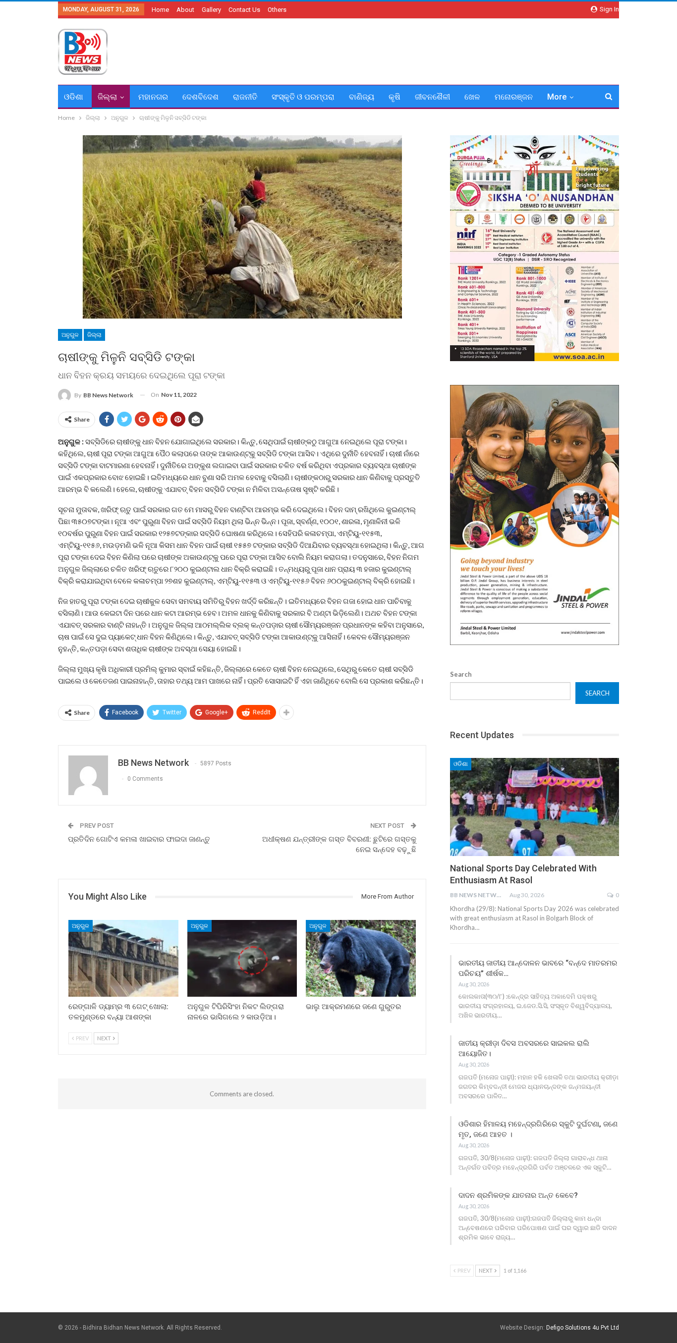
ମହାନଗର (153, 97)
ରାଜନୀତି (245, 97)
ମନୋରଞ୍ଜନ (514, 97)
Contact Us (244, 9)
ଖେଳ (472, 97)
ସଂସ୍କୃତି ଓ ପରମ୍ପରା (303, 97)
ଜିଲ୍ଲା (107, 97)
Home (160, 9)
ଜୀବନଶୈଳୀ (432, 97)
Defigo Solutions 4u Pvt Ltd (582, 1327)
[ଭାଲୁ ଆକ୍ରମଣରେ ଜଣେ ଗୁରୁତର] (361, 958)
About (185, 9)
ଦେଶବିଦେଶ (200, 97)
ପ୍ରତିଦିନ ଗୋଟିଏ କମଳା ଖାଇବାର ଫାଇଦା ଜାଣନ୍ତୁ (139, 839)
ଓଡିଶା (73, 97)
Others (277, 9)
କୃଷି (394, 97)
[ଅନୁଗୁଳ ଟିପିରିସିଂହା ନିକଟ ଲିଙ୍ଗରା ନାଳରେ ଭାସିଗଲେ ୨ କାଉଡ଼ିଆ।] (242, 958)
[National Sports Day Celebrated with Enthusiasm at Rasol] (534, 807)
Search (461, 674)
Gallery (211, 9)
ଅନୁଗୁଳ (70, 334)
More (556, 97)
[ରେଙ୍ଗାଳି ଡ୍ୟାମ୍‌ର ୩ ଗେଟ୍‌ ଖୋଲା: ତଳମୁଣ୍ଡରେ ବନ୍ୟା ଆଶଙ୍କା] (123, 958)
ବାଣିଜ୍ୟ (361, 97)
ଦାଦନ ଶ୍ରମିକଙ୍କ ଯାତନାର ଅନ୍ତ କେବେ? (518, 1195)
